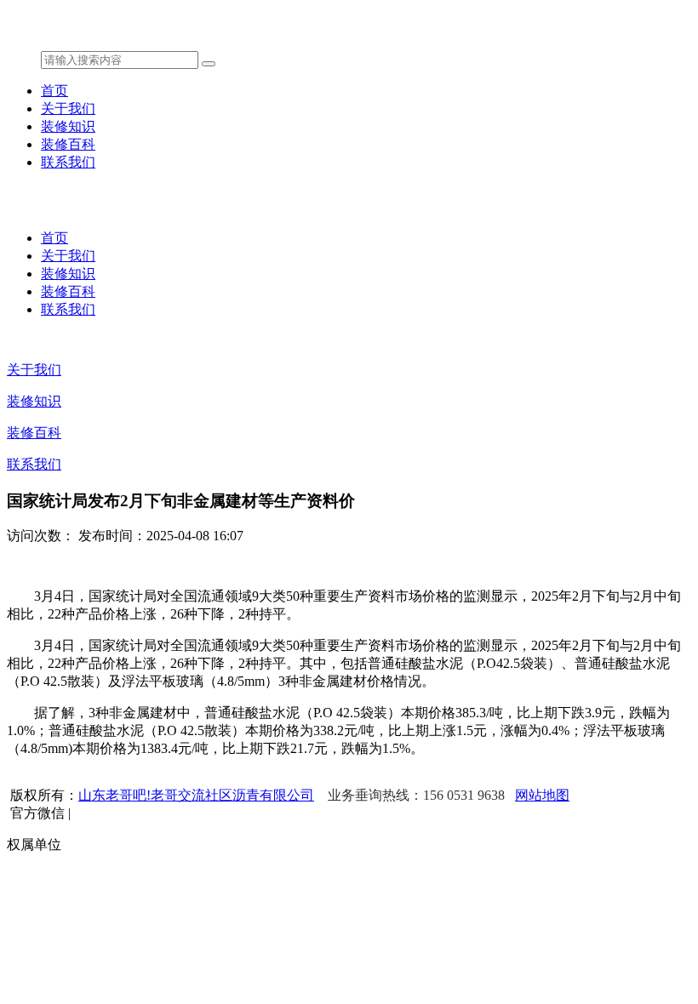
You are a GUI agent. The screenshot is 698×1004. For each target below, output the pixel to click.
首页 (54, 90)
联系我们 (68, 162)
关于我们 (68, 108)
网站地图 (542, 795)
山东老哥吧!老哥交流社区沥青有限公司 (196, 795)
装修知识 (68, 126)
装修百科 (68, 144)
